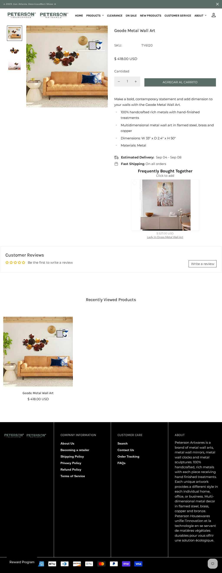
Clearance (114, 15)
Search (123, 443)
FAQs (122, 463)
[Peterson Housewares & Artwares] (38, 15)
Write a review (202, 264)
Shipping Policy (72, 456)
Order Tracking (128, 456)
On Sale (131, 15)
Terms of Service (72, 476)
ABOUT (198, 15)
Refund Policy (70, 469)
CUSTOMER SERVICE (178, 15)
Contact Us (126, 450)
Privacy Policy (70, 463)
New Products (150, 15)
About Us (67, 443)
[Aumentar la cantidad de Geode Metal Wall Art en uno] (135, 82)
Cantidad (121, 71)
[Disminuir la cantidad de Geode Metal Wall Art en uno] (118, 82)
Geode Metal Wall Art (38, 393)
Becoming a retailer (74, 450)
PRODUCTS (93, 15)
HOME (79, 15)
